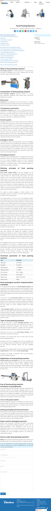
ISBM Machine (41, 3)
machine (9, 70)
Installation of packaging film (7, 57)
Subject (2, 466)
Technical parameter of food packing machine (11, 49)
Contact (48, 2)
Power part (3, 38)
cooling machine (12, 172)
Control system (4, 41)
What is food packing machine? (7, 35)
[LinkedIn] (20, 31)
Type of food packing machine (7, 52)
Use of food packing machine (7, 55)
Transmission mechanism (6, 40)
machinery (27, 105)
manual (24, 299)
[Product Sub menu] (21, 2)
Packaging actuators (5, 45)
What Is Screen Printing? (39, 43)
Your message (3, 471)
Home (11, 2)
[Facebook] (15, 31)
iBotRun (1, 0)
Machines (27, 2)
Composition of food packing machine (9, 36)
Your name (2, 449)
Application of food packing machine (8, 54)
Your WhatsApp (4, 455)
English (39, 509)
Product (18, 2)
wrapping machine (9, 309)
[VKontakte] (31, 31)
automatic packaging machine (21, 390)
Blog (35, 2)
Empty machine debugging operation (9, 62)
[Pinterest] (25, 31)
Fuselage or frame (4, 43)
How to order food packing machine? (9, 64)
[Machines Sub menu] (31, 2)
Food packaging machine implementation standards (12, 50)
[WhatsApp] (23, 31)
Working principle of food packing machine (10, 47)
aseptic (19, 177)
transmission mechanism (9, 95)
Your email (2, 460)
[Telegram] (28, 31)
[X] (18, 31)
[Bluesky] (33, 31)
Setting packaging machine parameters (9, 60)
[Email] (36, 31)
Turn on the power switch (6, 59)
